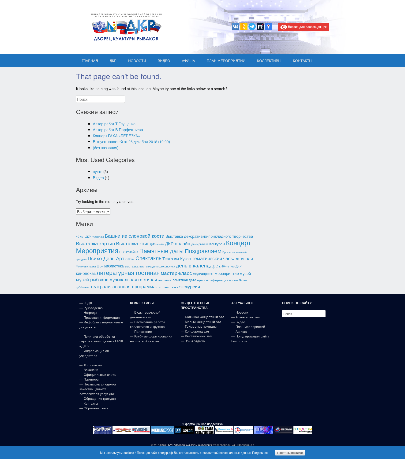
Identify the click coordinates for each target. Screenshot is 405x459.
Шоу (100, 266)
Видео (98, 177)
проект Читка (238, 280)
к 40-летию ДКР (230, 266)
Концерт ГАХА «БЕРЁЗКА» (116, 135)
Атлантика (98, 236)
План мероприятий (250, 327)
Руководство (93, 308)
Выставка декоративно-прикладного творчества (209, 236)
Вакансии (91, 370)
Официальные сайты (100, 375)
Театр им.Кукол (176, 258)
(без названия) (105, 147)
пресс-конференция (212, 280)
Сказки (130, 259)
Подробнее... (261, 452)
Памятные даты (161, 250)
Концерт (238, 242)
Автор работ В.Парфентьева (118, 129)
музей (245, 273)
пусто (97, 171)
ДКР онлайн (177, 243)
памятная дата (184, 279)
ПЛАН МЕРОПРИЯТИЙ (226, 61)
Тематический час (211, 258)
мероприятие (227, 273)
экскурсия (189, 286)
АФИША (188, 61)
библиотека (114, 266)
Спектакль (148, 258)
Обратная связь (95, 408)
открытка (165, 280)
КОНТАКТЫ (302, 61)
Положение (143, 331)
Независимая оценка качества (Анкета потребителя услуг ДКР (97, 389)
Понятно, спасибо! (290, 453)
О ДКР (88, 303)
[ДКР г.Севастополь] (125, 27)
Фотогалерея (92, 365)
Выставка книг (132, 243)
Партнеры (91, 379)
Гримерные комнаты (201, 326)
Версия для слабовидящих (307, 26)
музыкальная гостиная (133, 279)
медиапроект (203, 273)
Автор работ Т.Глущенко (114, 123)
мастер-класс (176, 272)
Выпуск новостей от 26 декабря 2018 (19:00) (131, 141)
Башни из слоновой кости (135, 235)
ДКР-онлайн (157, 244)
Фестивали (242, 258)
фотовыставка (167, 287)
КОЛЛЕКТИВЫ (269, 61)
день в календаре (197, 265)
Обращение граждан (100, 398)
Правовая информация (102, 317)
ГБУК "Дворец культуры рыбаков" (188, 445)
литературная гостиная (128, 272)
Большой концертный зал (204, 317)
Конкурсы (217, 243)
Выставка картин (95, 243)
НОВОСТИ (137, 61)
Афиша (241, 331)
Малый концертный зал (203, 322)
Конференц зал (197, 331)
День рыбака (199, 244)
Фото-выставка (86, 266)
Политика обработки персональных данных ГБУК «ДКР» (101, 341)
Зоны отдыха (195, 341)
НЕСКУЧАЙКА (128, 252)
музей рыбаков (92, 279)
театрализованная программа (123, 286)
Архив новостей (248, 317)
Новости (242, 312)
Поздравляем (203, 250)
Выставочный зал (198, 336)
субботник (83, 287)
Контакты (90, 403)
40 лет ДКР (83, 236)
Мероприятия (97, 250)
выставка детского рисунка (157, 266)
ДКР (113, 61)
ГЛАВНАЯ (90, 61)
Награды (90, 313)
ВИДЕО (164, 61)
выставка (132, 266)
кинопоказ (86, 273)
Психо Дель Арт (106, 258)
